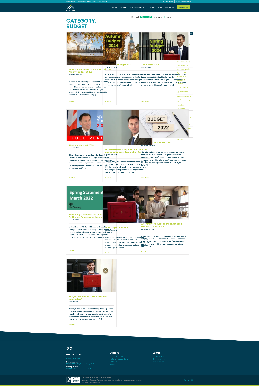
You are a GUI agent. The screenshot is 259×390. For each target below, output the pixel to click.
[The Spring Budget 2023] (91, 125)
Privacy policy (158, 361)
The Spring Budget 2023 (81, 145)
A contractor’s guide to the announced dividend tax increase (161, 225)
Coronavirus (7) (182, 65)
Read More (72, 101)
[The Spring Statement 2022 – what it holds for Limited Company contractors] (91, 198)
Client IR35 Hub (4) (183, 62)
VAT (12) (180, 139)
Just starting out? (116, 356)
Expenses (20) (181, 73)
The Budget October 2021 (118, 227)
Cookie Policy (158, 356)
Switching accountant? (119, 359)
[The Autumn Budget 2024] (127, 46)
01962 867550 (103, 1)
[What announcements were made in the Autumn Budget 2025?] (91, 48)
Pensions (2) (181, 108)
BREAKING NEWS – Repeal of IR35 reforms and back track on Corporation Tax (126, 150)
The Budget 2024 (150, 64)
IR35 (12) (180, 84)
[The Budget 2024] (163, 46)
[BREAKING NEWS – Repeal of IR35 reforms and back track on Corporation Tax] (127, 127)
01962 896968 (81, 1)
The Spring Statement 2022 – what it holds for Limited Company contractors (91, 216)
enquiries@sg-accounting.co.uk (79, 368)
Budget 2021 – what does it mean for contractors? (88, 297)
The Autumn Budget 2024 (118, 64)
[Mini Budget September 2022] (163, 124)
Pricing (112, 364)
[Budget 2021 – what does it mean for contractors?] (91, 275)
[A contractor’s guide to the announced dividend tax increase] (163, 202)
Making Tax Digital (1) (184, 96)
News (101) (180, 105)
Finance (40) (181, 76)
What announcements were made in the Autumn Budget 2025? (90, 70)
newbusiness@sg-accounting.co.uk (80, 363)
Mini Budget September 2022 (156, 142)
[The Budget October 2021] (127, 204)
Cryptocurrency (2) (183, 69)
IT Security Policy (159, 359)
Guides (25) (181, 80)
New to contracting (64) (183, 100)
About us (113, 361)
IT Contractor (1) (182, 87)
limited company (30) (182, 91)
